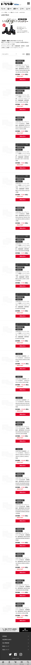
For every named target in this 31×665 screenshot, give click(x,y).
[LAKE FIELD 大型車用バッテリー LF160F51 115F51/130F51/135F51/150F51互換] (7, 382)
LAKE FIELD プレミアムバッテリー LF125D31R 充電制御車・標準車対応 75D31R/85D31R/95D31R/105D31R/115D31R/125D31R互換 (22, 430)
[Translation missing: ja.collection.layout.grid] (27, 54)
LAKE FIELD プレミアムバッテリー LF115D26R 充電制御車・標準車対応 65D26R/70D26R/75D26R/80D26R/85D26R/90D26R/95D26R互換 (22, 481)
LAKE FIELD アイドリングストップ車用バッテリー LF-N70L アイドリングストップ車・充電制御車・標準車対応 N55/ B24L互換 (22, 335)
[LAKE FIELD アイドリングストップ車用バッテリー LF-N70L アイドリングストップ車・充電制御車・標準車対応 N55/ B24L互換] (7, 329)
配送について (5, 646)
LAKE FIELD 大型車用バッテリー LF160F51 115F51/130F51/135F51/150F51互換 (22, 380)
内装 (10, 8)
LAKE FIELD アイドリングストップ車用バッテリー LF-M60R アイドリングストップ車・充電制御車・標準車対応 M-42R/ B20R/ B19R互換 (22, 247)
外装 (17, 8)
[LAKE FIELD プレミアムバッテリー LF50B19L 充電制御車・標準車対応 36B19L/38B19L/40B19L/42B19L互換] (7, 609)
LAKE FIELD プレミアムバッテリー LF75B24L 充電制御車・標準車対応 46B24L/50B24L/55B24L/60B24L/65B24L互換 (22, 561)
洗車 (29, 8)
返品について (5, 649)
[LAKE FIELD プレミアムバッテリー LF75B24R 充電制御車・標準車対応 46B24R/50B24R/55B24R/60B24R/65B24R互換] (7, 534)
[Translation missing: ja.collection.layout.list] (29, 54)
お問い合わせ (25, 630)
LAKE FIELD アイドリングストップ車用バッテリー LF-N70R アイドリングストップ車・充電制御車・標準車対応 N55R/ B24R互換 (22, 305)
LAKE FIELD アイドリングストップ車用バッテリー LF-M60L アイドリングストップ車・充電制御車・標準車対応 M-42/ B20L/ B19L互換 (22, 98)
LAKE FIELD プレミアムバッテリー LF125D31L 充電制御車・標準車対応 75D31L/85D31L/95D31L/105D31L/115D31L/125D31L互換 (22, 125)
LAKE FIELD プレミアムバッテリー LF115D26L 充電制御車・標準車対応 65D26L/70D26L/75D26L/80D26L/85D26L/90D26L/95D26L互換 (22, 68)
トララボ (17, 658)
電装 (23, 8)
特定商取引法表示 (6, 639)
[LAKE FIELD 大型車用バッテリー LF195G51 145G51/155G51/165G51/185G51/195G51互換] (7, 359)
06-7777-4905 (10, 629)
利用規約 (4, 636)
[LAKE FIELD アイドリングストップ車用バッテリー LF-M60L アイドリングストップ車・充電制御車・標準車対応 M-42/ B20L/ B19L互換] (7, 93)
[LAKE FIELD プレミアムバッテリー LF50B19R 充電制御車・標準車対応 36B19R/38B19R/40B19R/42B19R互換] (7, 586)
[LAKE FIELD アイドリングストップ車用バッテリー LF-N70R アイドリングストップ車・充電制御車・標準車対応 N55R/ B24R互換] (7, 299)
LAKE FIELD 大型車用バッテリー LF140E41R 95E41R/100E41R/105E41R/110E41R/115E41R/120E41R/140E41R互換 (22, 403)
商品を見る (23, 79)
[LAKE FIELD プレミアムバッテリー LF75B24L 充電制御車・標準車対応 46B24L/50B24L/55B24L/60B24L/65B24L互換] (7, 559)
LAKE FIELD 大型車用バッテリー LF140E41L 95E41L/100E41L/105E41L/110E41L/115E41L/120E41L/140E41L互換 (22, 454)
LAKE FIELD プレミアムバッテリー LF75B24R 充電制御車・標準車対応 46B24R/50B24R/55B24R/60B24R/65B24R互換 (22, 536)
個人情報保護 (5, 643)
